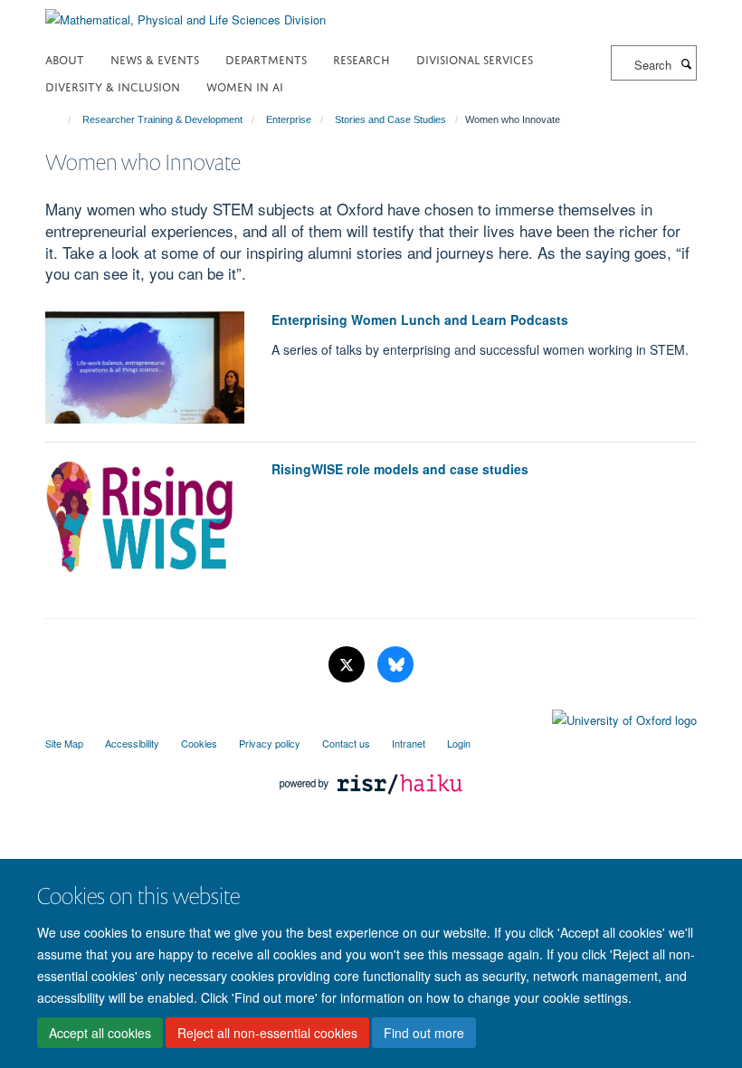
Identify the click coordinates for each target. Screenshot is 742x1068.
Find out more (424, 1033)
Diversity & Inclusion (112, 85)
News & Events (154, 58)
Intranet (408, 743)
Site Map (64, 743)
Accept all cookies (100, 1033)
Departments (266, 58)
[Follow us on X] (348, 664)
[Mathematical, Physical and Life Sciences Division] (185, 13)
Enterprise (288, 119)
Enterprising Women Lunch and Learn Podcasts (419, 319)
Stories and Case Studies (390, 119)
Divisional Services (474, 58)
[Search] (686, 63)
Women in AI (244, 85)
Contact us (346, 743)
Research (361, 58)
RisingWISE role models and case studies (399, 469)
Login (459, 743)
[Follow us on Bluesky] (395, 664)
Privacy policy (269, 743)
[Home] (61, 119)
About (64, 58)
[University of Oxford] (371, 716)
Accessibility (132, 743)
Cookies (199, 743)
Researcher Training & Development (162, 119)
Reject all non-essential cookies (267, 1033)
